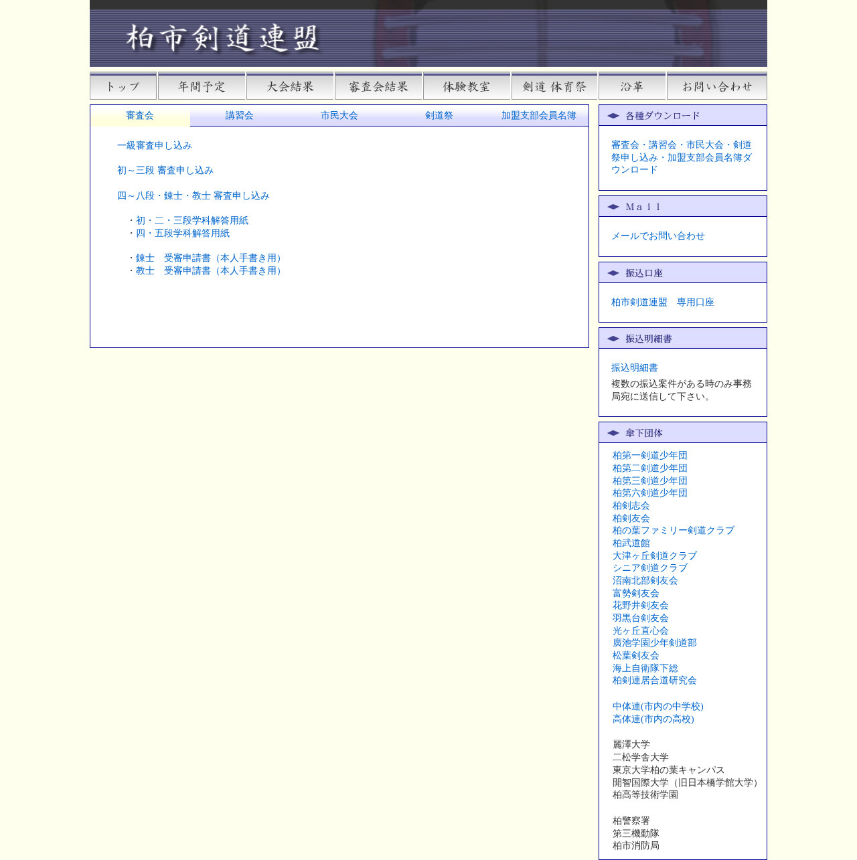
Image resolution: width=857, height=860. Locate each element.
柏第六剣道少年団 (650, 493)
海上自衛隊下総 (645, 668)
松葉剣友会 (636, 656)
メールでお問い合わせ (658, 236)
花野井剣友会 (641, 605)
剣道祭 (439, 115)
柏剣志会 (631, 506)
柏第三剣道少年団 (650, 481)
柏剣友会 (631, 518)
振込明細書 (634, 368)
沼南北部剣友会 (645, 581)
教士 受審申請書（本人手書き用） (211, 271)
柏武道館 (631, 543)
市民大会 (339, 115)
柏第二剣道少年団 (650, 468)
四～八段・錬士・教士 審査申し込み (193, 196)
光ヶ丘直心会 (641, 631)
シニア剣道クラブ (650, 568)
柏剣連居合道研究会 (655, 680)
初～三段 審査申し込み (165, 170)
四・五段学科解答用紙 (183, 233)
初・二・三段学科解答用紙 (192, 221)
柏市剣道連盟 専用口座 (662, 302)
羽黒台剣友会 (641, 618)
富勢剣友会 (636, 593)
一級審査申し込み (154, 146)
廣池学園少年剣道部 (655, 643)
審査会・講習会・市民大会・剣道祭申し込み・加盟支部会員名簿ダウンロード (681, 157)
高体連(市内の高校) (653, 719)
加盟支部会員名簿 (538, 115)
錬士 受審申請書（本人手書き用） (211, 258)
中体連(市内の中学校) (658, 706)
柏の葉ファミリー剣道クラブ (673, 530)
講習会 (240, 115)
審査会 (140, 115)
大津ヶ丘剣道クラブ (655, 556)
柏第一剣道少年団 (650, 455)
